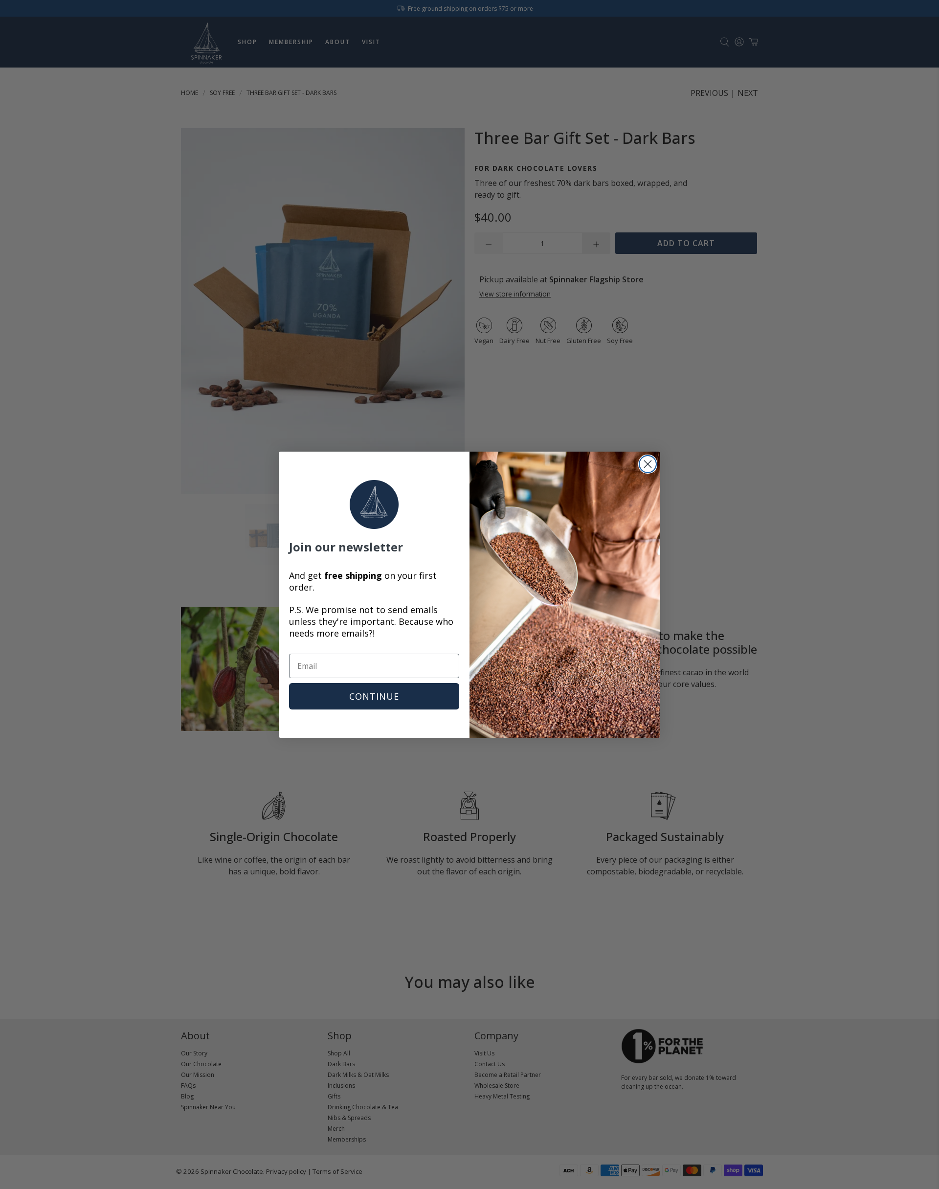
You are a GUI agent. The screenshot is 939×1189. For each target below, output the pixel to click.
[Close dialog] (647, 464)
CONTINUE (374, 696)
